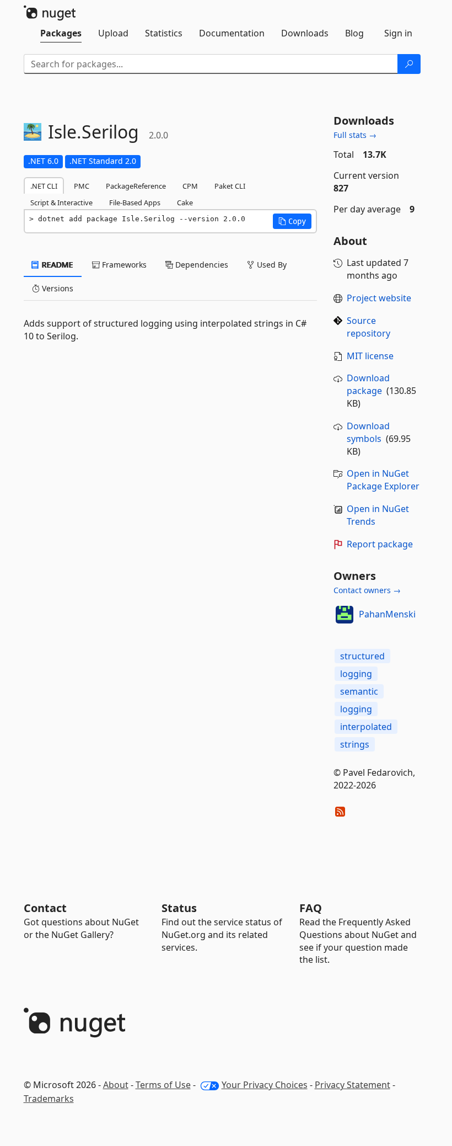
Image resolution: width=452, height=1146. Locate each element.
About (115, 1085)
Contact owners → (367, 590)
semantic (359, 691)
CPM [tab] (190, 186)
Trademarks (49, 1098)
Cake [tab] (185, 202)
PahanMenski (387, 614)
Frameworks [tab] (123, 264)
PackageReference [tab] (136, 186)
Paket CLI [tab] (229, 186)
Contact (45, 907)
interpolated (366, 727)
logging (356, 674)
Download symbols (368, 432)
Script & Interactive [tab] (61, 202)
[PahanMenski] (344, 615)
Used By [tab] (271, 264)
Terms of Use (163, 1085)
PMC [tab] (81, 186)
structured (362, 656)
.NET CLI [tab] (43, 186)
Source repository (368, 327)
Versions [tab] (56, 288)
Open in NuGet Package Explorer (383, 479)
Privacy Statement (352, 1085)
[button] (292, 221)
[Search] (409, 64)
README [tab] (56, 264)
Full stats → (354, 135)
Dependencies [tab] (200, 264)
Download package (368, 384)
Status (179, 907)
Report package (380, 544)
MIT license (370, 356)
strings (354, 744)
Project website (379, 298)
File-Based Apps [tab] (134, 202)
